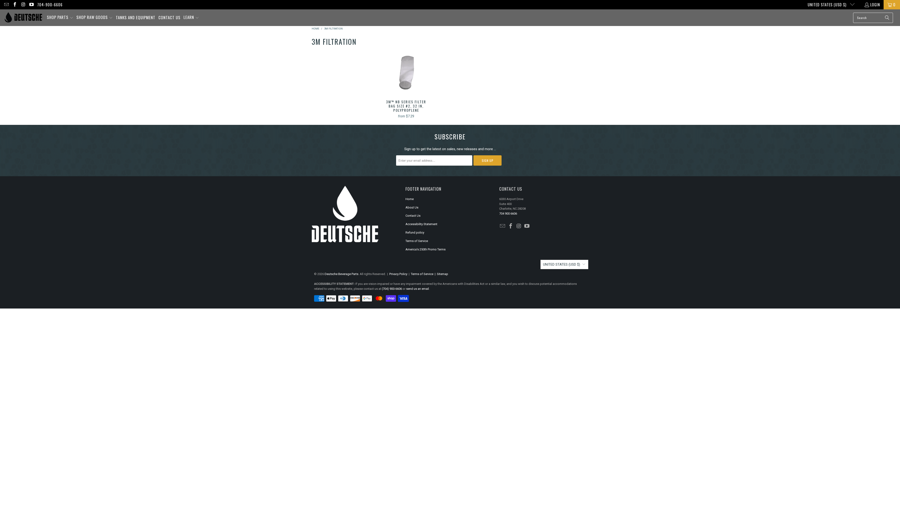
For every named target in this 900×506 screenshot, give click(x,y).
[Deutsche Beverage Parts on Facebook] (14, 4)
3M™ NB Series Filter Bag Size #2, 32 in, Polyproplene (406, 72)
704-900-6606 (50, 4)
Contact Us (412, 215)
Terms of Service (416, 241)
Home (409, 199)
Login (875, 4)
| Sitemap (440, 274)
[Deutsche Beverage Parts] (23, 17)
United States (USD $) (828, 4)
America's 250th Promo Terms (425, 249)
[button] (60, 18)
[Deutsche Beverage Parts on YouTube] (31, 4)
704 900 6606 (508, 213)
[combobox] (873, 18)
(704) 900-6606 (392, 288)
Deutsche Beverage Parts (341, 274)
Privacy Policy (398, 274)
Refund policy (414, 232)
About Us (411, 207)
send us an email (417, 288)
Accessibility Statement (421, 224)
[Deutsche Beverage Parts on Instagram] (23, 4)
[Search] (887, 18)
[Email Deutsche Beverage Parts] (6, 4)
